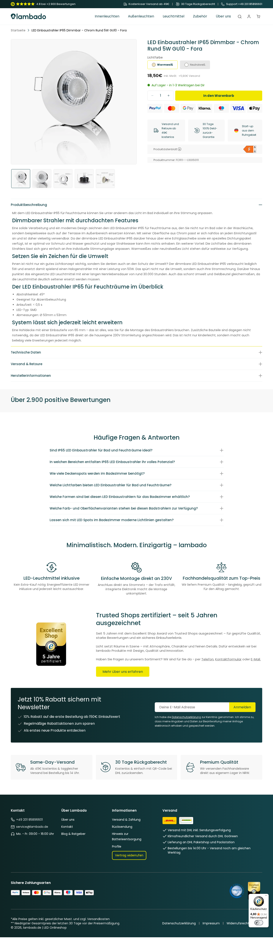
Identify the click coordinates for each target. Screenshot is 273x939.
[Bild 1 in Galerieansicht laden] (20, 178)
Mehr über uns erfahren (123, 671)
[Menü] (266, 896)
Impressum (211, 923)
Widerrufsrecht (238, 923)
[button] (107, 16)
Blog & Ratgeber (73, 834)
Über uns (67, 819)
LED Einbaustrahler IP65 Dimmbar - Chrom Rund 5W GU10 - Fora (79, 30)
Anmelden (242, 707)
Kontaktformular (228, 659)
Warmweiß (165, 64)
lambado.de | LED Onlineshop (45, 927)
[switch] (258, 922)
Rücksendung (122, 827)
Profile (116, 846)
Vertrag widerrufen (129, 855)
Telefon (207, 659)
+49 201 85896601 (29, 819)
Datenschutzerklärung (179, 923)
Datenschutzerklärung (186, 717)
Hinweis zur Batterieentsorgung (126, 836)
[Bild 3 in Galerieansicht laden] (63, 178)
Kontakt (67, 827)
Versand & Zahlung (126, 819)
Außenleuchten (141, 16)
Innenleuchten (107, 16)
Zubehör (200, 16)
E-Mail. (256, 659)
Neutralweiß (197, 64)
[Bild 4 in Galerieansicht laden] (84, 178)
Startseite (18, 30)
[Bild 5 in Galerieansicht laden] (105, 178)
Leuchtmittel (173, 16)
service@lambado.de (32, 827)
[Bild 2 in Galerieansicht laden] (41, 178)
